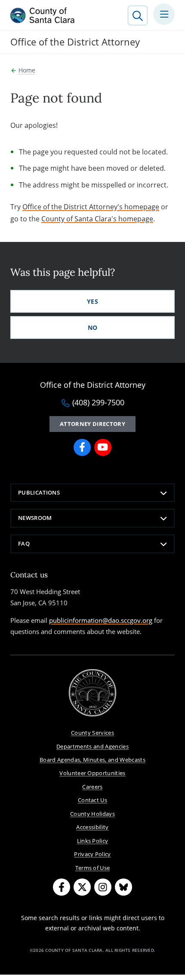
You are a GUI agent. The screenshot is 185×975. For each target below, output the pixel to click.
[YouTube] (102, 447)
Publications (39, 492)
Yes (92, 301)
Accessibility (92, 827)
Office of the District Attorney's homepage (90, 206)
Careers (92, 787)
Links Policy (92, 841)
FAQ (24, 543)
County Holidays (92, 814)
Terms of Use (92, 868)
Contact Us (92, 800)
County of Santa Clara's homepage (97, 218)
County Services (92, 733)
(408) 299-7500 (98, 402)
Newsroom (35, 518)
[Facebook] (82, 447)
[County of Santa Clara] (42, 15)
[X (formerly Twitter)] (82, 887)
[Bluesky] (123, 887)
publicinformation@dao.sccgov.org (100, 620)
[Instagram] (102, 887)
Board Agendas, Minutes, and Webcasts (92, 760)
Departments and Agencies (92, 746)
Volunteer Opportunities (92, 773)
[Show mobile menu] (164, 14)
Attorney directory (92, 424)
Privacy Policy (92, 854)
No (93, 327)
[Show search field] (137, 15)
